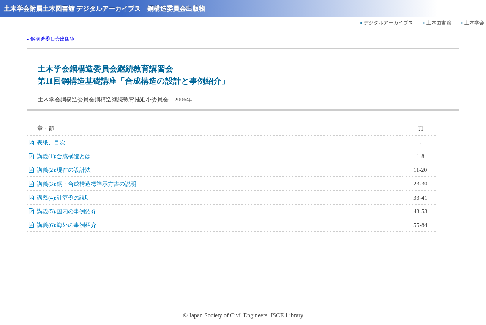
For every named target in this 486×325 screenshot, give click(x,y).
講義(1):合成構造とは (63, 156)
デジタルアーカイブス (388, 22)
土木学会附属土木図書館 (39, 8)
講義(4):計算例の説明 (63, 198)
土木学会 (474, 22)
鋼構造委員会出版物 (52, 39)
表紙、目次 (51, 143)
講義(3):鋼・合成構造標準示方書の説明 (86, 184)
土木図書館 (438, 22)
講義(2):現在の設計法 (63, 170)
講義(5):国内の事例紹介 (66, 211)
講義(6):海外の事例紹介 (66, 225)
